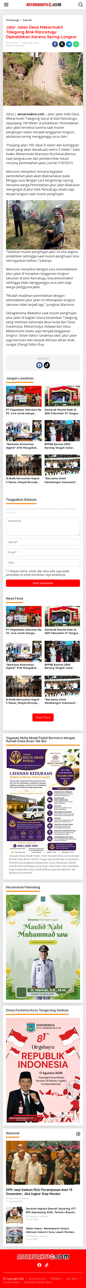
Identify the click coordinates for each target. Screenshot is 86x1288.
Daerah (10, 45)
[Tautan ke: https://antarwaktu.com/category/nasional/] (78, 1134)
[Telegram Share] (69, 44)
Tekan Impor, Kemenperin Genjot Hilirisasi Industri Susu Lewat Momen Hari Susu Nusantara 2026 (50, 1230)
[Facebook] (39, 365)
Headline (19, 45)
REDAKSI (55, 1278)
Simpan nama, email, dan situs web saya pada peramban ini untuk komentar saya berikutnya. (37, 573)
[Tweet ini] (62, 44)
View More (43, 717)
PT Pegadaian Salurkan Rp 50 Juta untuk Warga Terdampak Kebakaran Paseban (23, 411)
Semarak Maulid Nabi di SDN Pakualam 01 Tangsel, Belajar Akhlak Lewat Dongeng (62, 411)
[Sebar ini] (55, 44)
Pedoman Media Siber (38, 1282)
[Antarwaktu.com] (44, 4)
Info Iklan (72, 1278)
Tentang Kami (37, 1278)
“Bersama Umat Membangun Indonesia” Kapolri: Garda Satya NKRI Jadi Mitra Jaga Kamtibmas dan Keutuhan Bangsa (62, 480)
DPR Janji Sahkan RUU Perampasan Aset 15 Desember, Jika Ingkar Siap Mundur (39, 1192)
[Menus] (6, 4)
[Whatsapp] (76, 44)
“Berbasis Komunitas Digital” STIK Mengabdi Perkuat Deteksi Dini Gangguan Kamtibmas (21, 445)
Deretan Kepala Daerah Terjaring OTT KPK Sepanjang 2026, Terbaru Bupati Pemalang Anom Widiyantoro (51, 1210)
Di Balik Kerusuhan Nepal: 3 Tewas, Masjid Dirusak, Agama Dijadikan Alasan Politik (23, 480)
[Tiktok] (47, 365)
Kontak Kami (11, 1282)
